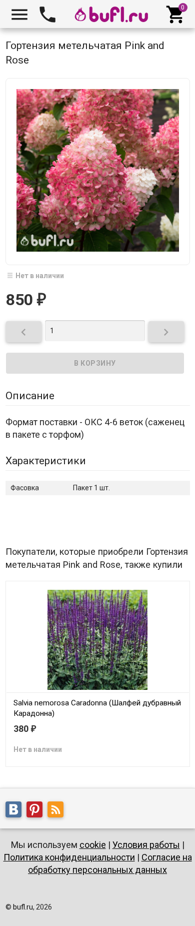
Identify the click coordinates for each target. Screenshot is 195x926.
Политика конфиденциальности (69, 857)
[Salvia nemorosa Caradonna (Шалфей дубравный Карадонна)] (98, 639)
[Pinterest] (37, 811)
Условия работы (146, 844)
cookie (93, 844)
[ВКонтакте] (16, 811)
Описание (30, 396)
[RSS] (58, 811)
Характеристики (46, 461)
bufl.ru (23, 907)
